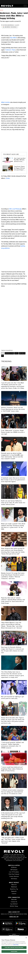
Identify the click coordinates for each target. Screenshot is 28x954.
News (1, 10)
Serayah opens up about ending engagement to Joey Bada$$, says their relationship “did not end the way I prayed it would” (12, 455)
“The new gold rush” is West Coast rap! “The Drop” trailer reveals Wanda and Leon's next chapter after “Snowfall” (13, 840)
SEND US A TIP (14, 916)
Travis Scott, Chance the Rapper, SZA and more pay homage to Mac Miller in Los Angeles (19, 170)
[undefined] (8, 160)
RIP (2, 355)
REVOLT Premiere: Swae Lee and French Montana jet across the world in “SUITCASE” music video (13, 409)
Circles (8, 178)
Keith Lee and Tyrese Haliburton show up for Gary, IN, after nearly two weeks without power (13, 502)
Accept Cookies (14, 951)
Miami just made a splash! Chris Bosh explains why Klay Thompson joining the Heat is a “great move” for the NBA (13, 526)
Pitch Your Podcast (14, 874)
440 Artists (14, 878)
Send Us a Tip (14, 889)
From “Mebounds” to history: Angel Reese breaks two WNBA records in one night (13, 432)
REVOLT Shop (14, 906)
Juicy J (16, 353)
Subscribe (14, 899)
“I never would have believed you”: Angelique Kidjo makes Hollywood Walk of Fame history (12, 769)
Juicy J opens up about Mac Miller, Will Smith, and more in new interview (19, 160)
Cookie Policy (16, 944)
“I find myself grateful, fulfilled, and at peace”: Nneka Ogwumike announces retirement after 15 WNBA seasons (12, 745)
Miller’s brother (5, 102)
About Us (14, 884)
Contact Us (14, 902)
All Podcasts (14, 869)
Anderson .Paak (10, 50)
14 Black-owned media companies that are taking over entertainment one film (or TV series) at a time (12, 791)
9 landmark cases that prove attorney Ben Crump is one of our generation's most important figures (13, 479)
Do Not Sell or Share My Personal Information (14, 947)
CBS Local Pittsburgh (15, 209)
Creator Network (14, 876)
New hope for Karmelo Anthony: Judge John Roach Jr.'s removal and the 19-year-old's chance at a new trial (12, 649)
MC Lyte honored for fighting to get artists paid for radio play (12, 697)
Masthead (14, 887)
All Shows (14, 867)
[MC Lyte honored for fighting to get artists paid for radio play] (14, 687)
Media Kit (14, 891)
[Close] (26, 937)
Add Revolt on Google (11, 27)
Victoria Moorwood (8, 25)
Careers (14, 893)
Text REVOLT (14, 904)
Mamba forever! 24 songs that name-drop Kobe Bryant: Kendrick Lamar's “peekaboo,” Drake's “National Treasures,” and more (13, 575)
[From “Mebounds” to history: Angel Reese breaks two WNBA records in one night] (14, 421)
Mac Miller (13, 37)
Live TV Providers (14, 872)
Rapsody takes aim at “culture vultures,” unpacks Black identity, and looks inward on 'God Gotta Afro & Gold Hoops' (13, 600)
